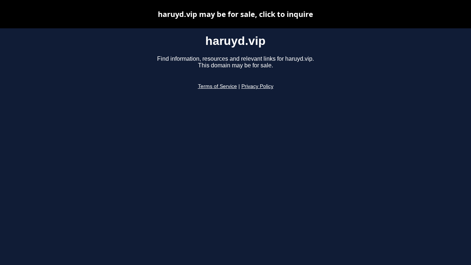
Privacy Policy (257, 86)
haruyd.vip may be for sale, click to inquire (235, 14)
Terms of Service (217, 86)
